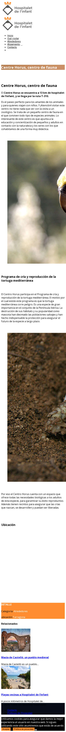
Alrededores (14, 41)
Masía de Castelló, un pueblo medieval (25, 657)
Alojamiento (13, 44)
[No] (36, 729)
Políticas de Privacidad (19, 713)
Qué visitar (13, 38)
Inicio (10, 35)
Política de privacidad (23, 729)
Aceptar (5, 729)
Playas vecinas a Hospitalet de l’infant (24, 694)
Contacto (12, 47)
